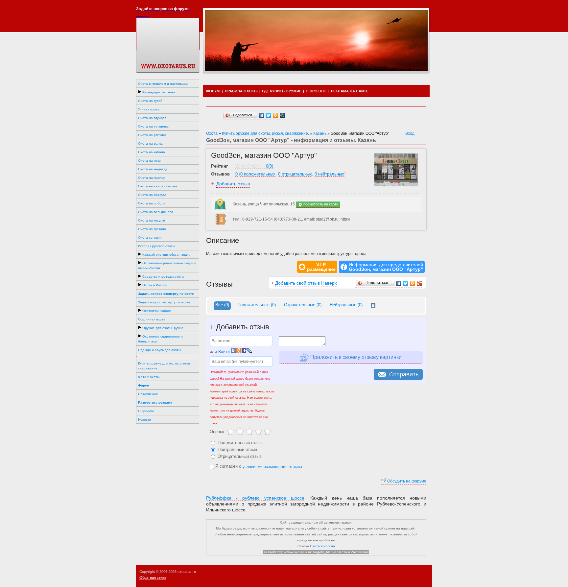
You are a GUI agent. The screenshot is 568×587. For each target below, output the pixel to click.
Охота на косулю (151, 220)
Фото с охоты (148, 377)
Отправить (403, 374)
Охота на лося (149, 160)
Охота (212, 133)
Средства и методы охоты (162, 276)
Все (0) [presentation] (222, 304)
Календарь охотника (158, 92)
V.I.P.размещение (321, 266)
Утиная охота (148, 109)
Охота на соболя (151, 203)
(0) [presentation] (256, 304)
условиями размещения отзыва (272, 466)
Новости (144, 419)
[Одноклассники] (275, 115)
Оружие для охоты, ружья (162, 328)
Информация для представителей (386, 266)
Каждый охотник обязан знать (165, 254)
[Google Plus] (419, 283)
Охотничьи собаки (156, 311)
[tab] (222, 305)
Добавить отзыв (233, 183)
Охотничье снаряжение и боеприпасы (160, 339)
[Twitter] (268, 115)
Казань (319, 133)
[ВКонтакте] (261, 115)
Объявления (147, 394)
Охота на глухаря (152, 118)
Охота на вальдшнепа (155, 212)
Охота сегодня (149, 237)
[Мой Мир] (282, 115)
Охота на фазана (152, 229)
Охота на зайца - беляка (157, 186)
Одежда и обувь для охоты (159, 350)
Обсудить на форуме (406, 481)
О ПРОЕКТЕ (316, 91)
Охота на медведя (152, 169)
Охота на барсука (152, 195)
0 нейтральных (329, 174)
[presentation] (373, 305)
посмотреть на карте (320, 204)
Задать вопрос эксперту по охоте (164, 302)
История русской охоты (156, 246)
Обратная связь (152, 577)
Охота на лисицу (151, 177)
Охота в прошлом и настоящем (163, 83)
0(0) (269, 166)
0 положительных (257, 174)
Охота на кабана (151, 152)
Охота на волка (150, 143)
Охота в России (154, 285)
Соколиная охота (151, 319)
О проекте (146, 411)
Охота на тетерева (153, 126)
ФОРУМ (213, 91)
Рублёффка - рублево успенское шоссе (255, 498)
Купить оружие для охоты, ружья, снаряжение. (265, 133)
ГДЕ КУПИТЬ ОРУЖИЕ (281, 91)
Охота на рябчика (152, 135)
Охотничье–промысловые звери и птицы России (167, 265)
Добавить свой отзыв (297, 283)
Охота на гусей (150, 101)
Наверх (329, 283)
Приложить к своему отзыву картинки (355, 357)
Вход (409, 133)
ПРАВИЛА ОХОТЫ (241, 91)
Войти (224, 351)
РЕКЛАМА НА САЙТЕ (349, 91)
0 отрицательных (295, 174)
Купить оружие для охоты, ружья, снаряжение (164, 366)
